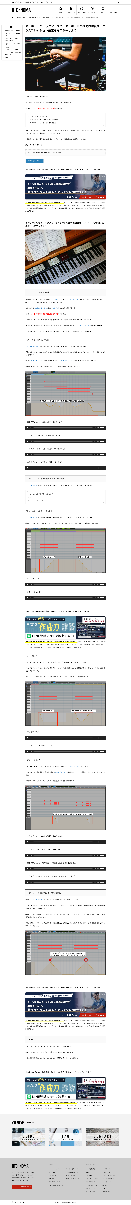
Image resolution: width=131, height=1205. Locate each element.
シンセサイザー (106, 1172)
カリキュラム (71, 12)
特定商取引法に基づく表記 (56, 1185)
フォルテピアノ (10, 47)
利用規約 (51, 1179)
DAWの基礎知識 (90, 1169)
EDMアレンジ (106, 1169)
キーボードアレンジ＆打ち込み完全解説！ (108, 1201)
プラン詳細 (52, 1172)
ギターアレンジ (90, 1188)
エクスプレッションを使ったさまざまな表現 (13, 39)
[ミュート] (98, 428)
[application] (65, 428)
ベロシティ (57, 299)
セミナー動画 (82, 12)
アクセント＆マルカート (12, 49)
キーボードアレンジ (91, 1185)
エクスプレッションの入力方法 (13, 34)
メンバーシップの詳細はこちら (22, 1187)
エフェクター (106, 1185)
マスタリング (106, 1192)
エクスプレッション (73, 299)
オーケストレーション (108, 1175)
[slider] (102, 427)
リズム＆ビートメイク (92, 1179)
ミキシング (105, 1188)
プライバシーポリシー (55, 1182)
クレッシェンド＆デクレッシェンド (13, 44)
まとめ (6, 57)
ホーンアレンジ (106, 1182)
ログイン (103, 12)
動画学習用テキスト (34, 161)
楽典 (87, 1172)
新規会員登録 (113, 12)
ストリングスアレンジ (108, 1179)
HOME (60, 12)
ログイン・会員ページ (72, 1169)
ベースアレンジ (90, 1192)
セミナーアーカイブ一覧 (72, 1179)
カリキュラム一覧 (70, 1175)
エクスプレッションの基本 (12, 31)
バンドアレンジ (90, 1182)
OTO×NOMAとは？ (54, 1169)
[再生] (28, 428)
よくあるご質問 (92, 12)
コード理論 (89, 1175)
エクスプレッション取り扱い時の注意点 (13, 53)
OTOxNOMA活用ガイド (72, 1172)
